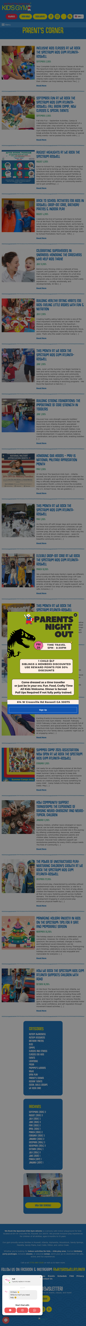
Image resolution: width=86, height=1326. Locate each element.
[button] (40, 1277)
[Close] (75, 615)
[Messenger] (10, 1310)
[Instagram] (22, 1310)
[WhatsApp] (34, 1310)
